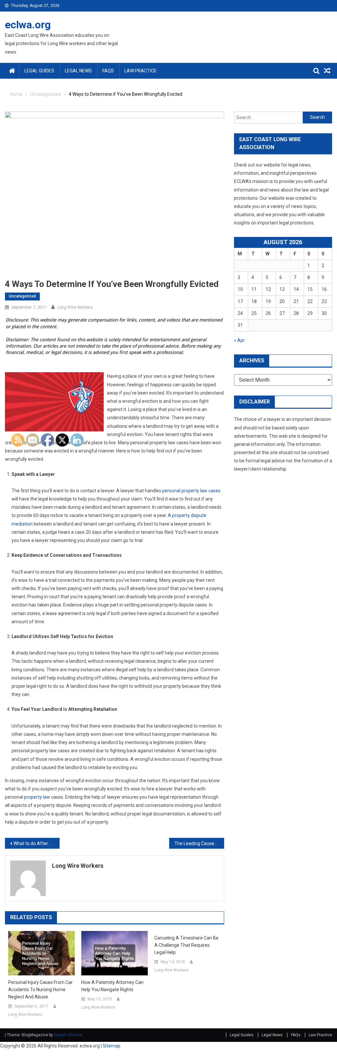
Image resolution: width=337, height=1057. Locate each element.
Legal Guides (39, 70)
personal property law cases (191, 490)
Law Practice (140, 70)
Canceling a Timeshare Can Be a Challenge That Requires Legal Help (186, 945)
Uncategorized (22, 296)
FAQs (108, 70)
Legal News (78, 70)
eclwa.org (28, 24)
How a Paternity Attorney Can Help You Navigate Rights (112, 986)
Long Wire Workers (75, 307)
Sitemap (111, 1045)
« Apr (239, 340)
